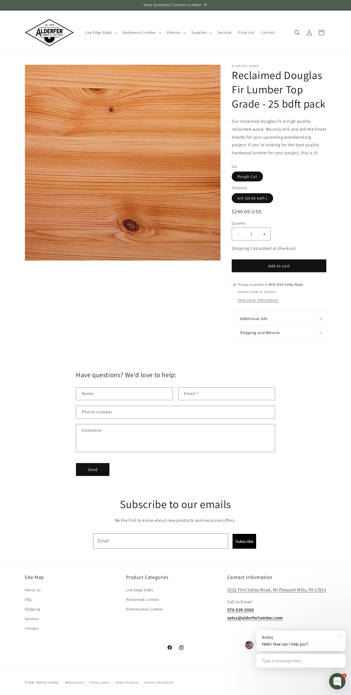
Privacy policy (100, 682)
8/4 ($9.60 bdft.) (252, 198)
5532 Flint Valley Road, (249, 590)
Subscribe (244, 541)
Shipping (32, 609)
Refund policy (74, 682)
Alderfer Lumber (47, 682)
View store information (258, 300)
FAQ (28, 599)
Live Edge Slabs (139, 589)
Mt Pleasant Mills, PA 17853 (299, 590)
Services (32, 618)
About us (33, 589)
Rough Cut (247, 176)
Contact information (159, 682)
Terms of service (126, 682)
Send (93, 469)
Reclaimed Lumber (142, 599)
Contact (32, 628)
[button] (101, 32)
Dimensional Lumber (144, 609)
